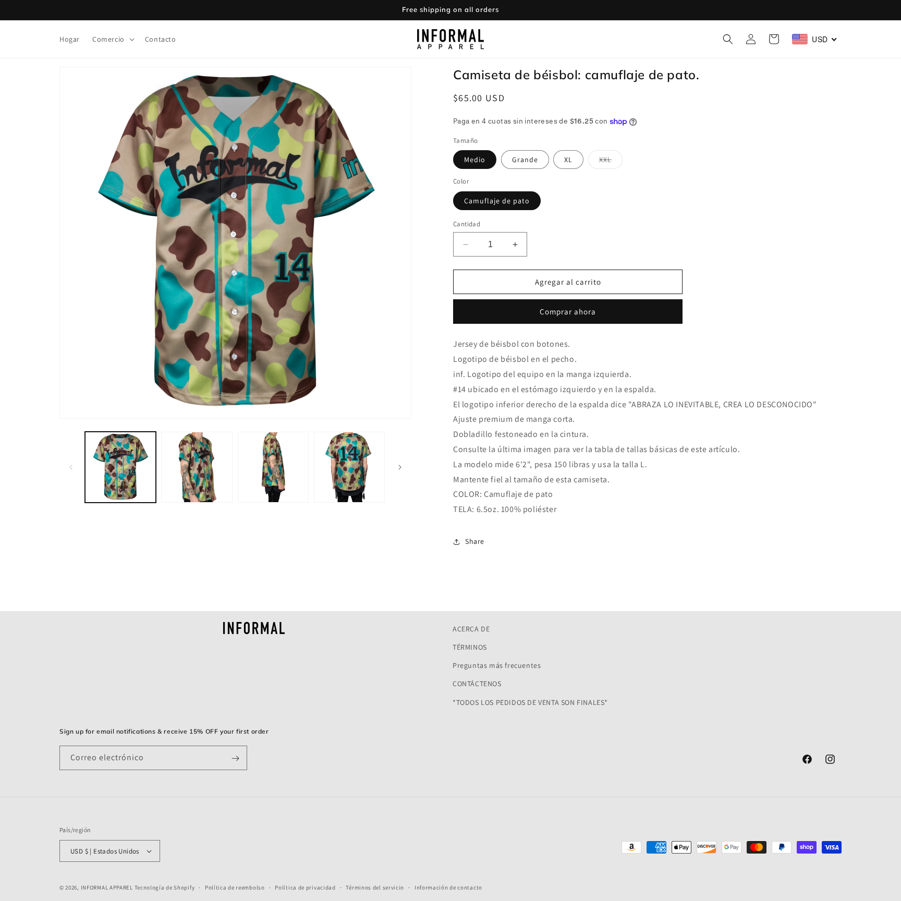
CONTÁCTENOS (477, 684)
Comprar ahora (568, 311)
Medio (474, 159)
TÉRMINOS (470, 647)
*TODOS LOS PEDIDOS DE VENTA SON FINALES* (530, 702)
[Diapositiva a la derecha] (399, 467)
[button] (112, 39)
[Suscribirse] (235, 758)
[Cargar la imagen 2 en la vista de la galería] (196, 467)
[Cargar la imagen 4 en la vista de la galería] (349, 467)
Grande (525, 159)
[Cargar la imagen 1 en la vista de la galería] (120, 467)
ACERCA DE (471, 629)
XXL (611, 161)
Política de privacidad (305, 887)
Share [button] (474, 541)
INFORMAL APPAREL (107, 887)
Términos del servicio (375, 887)
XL (568, 159)
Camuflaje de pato (497, 200)
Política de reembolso (235, 887)
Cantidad (466, 224)
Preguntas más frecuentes (497, 665)
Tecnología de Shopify (165, 887)
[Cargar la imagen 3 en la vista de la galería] (273, 467)
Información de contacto (448, 887)
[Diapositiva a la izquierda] (70, 467)
